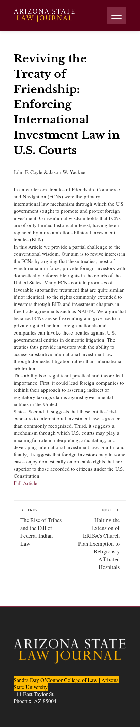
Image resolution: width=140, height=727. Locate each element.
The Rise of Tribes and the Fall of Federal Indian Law (41, 527)
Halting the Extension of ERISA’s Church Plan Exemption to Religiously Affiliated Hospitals (99, 539)
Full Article (25, 482)
